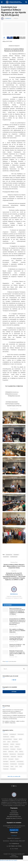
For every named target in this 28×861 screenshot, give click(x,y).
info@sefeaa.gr (15, 843)
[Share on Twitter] (16, 38)
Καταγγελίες (11, 751)
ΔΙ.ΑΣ (4, 741)
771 (16, 615)
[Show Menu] (1, 2)
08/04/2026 (12, 656)
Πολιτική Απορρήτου (14, 814)
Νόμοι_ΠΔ (20, 756)
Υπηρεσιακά (5, 768)
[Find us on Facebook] (12, 680)
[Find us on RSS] (15, 786)
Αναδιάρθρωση (13, 734)
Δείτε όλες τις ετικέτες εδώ (14, 776)
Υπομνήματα (12, 768)
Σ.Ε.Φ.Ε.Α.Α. (8, 18)
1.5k (17, 641)
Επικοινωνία (14, 810)
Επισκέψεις (16, 554)
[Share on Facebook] (10, 38)
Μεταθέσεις (5, 754)
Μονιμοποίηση (21, 754)
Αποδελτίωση (6, 736)
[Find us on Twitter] (15, 680)
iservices (16, 856)
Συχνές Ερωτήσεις (14, 812)
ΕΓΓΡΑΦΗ (14, 691)
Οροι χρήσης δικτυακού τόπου (14, 816)
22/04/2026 (12, 641)
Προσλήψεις (5, 761)
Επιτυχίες (19, 749)
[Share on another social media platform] (22, 38)
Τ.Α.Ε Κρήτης (6, 766)
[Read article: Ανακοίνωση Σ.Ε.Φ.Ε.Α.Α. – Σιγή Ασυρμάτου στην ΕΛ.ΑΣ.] (5, 646)
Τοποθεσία (14, 835)
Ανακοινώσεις (20, 734)
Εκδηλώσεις (5, 746)
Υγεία (21, 766)
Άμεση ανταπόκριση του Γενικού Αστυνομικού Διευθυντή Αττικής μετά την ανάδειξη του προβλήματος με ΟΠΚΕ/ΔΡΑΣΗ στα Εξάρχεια (17, 611)
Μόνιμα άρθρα (6, 756)
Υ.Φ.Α (16, 766)
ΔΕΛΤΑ (20, 739)
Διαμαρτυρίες (6, 744)
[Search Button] (26, 2)
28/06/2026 (12, 615)
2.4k (17, 626)
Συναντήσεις (6, 556)
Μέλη (16, 751)
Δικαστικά (18, 744)
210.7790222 (12, 846)
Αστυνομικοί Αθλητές (7, 739)
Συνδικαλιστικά (13, 556)
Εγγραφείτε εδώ (14, 830)
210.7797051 (19, 846)
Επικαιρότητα (9, 554)
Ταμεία (12, 766)
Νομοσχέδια (13, 756)
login (7, 661)
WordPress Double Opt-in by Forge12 (8, 860)
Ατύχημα (15, 739)
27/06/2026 (12, 626)
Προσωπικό (12, 761)
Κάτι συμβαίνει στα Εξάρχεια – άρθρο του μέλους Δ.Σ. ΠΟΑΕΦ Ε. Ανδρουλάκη (17, 631)
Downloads (5, 734)
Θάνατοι (5, 751)
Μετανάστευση (13, 754)
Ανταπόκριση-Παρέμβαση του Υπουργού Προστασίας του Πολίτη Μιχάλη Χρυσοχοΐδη (16, 638)
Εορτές (11, 746)
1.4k (17, 647)
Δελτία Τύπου (15, 741)
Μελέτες (21, 751)
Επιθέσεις (17, 746)
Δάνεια (9, 741)
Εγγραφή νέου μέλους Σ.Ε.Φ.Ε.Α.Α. (14, 818)
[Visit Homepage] (14, 2)
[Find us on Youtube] (13, 680)
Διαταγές (12, 744)
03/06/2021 (16, 18)
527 (16, 656)
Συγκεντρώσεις (20, 761)
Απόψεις (12, 736)
